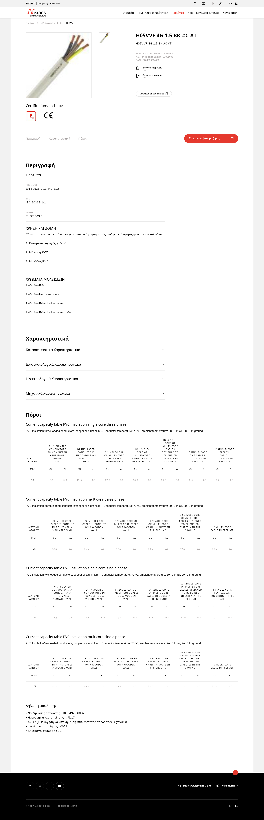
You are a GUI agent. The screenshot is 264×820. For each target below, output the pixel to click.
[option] (34, 116)
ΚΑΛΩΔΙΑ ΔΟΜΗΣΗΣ (51, 23)
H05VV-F (70, 23)
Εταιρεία (128, 12)
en (230, 3)
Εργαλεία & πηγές (207, 12)
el (236, 3)
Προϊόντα (177, 12)
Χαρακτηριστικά (59, 138)
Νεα (190, 12)
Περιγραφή (33, 138)
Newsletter (230, 12)
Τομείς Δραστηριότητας (152, 12)
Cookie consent (67, 806)
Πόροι (82, 138)
